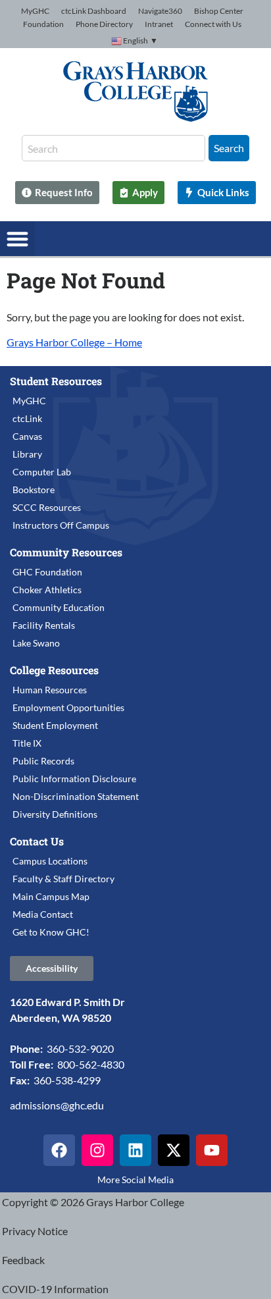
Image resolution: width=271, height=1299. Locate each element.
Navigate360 (160, 11)
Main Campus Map (50, 896)
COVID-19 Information (55, 1289)
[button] (17, 238)
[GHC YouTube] (212, 1150)
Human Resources (49, 689)
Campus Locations (49, 860)
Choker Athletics (47, 589)
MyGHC (35, 11)
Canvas (27, 436)
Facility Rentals (43, 625)
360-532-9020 (80, 1048)
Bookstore (33, 489)
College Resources (54, 670)
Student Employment (55, 725)
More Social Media (135, 1179)
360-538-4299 (67, 1080)
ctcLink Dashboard (93, 11)
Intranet (159, 24)
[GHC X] (173, 1150)
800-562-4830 (90, 1064)
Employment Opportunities (68, 707)
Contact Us (37, 841)
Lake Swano (36, 643)
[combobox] (113, 148)
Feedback (23, 1260)
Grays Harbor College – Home (74, 342)
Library (27, 454)
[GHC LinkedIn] (135, 1150)
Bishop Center (218, 11)
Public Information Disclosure (74, 778)
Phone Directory (104, 24)
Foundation (43, 24)
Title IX (26, 743)
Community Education (58, 607)
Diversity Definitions (54, 814)
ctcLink (27, 418)
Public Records (43, 760)
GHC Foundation (47, 571)
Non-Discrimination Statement (75, 796)
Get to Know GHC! (50, 932)
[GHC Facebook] (59, 1150)
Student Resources (56, 381)
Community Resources (66, 552)
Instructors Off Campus (60, 525)
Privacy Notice (35, 1231)
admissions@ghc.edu (57, 1105)
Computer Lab (41, 471)
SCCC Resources (46, 507)
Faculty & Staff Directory (63, 878)
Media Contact (42, 914)
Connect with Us (213, 24)
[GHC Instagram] (97, 1150)
